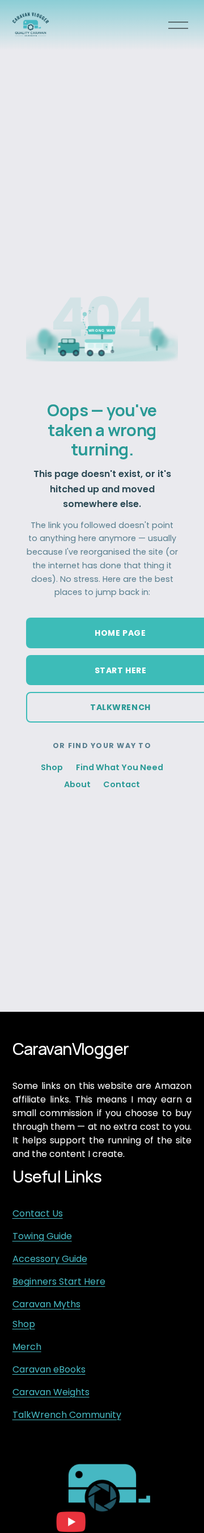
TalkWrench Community (66, 1414)
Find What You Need (119, 767)
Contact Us (37, 1213)
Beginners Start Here (58, 1281)
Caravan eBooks (49, 1369)
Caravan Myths (46, 1304)
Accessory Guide (49, 1258)
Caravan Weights (51, 1392)
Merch (26, 1346)
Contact (121, 784)
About (77, 784)
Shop (52, 767)
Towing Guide (42, 1236)
